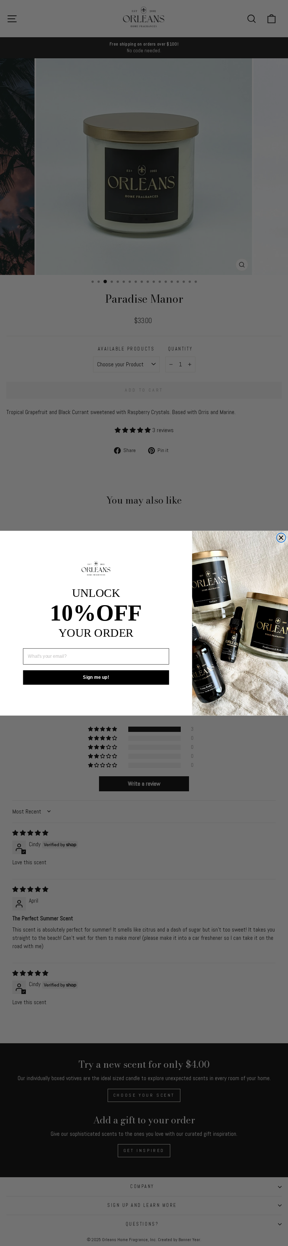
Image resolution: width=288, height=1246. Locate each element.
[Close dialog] (281, 537)
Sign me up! (96, 677)
